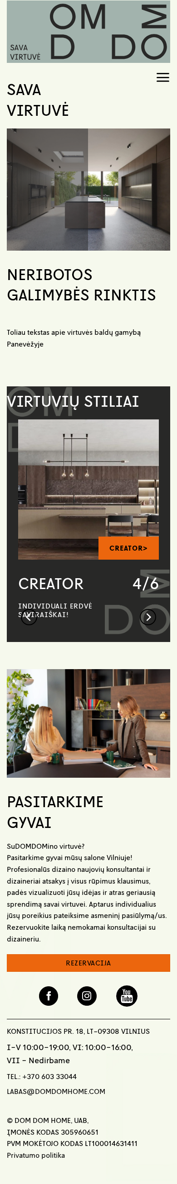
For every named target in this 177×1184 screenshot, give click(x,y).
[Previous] (29, 565)
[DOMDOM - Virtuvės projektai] (88, 31)
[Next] (148, 565)
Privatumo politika (36, 1155)
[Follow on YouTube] (127, 995)
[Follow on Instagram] (87, 996)
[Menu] (162, 76)
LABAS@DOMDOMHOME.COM (56, 1091)
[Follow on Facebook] (49, 996)
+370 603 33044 (49, 1076)
